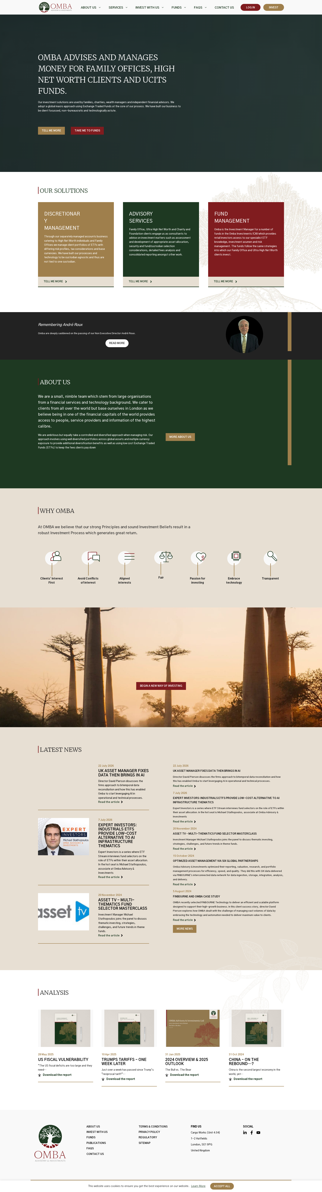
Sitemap (144, 1143)
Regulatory (148, 1137)
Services (116, 7)
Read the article (109, 802)
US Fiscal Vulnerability (63, 1060)
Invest (273, 7)
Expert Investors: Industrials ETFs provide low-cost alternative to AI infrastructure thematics (117, 835)
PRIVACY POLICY (149, 1132)
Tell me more (51, 130)
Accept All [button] (222, 1186)
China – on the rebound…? (244, 1062)
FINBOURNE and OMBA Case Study (196, 896)
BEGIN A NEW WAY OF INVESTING (161, 686)
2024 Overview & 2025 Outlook (186, 1062)
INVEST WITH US (147, 7)
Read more (117, 343)
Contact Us (224, 7)
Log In (250, 7)
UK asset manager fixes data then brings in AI (123, 773)
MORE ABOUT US (180, 437)
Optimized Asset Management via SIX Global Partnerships (215, 861)
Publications (96, 1143)
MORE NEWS (185, 929)
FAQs (198, 7)
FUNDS (177, 7)
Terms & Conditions (153, 1126)
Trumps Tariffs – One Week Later (124, 1062)
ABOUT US (88, 7)
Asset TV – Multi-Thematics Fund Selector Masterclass (122, 904)
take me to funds (87, 130)
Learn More (198, 1186)
